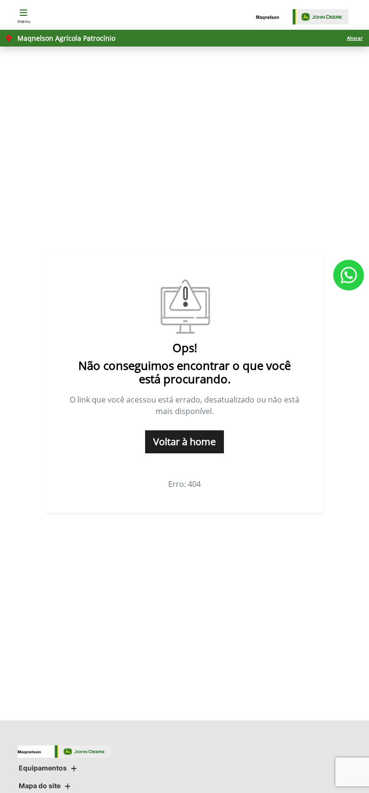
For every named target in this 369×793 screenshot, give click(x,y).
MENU (23, 21)
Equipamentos (43, 768)
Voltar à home (184, 441)
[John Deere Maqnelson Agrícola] (306, 17)
